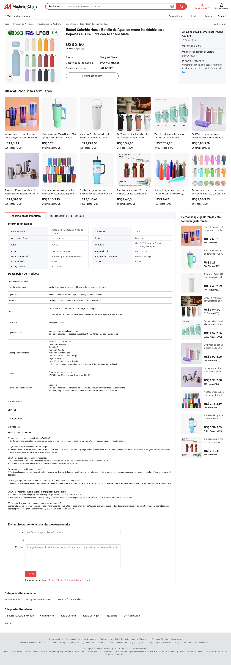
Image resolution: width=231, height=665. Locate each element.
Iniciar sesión (221, 8)
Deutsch (110, 642)
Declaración (71, 639)
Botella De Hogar (90, 615)
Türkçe (177, 642)
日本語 (150, 642)
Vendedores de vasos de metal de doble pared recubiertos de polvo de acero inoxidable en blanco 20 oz (214, 393)
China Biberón (47, 615)
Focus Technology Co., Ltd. (109, 648)
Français (75, 642)
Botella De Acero (132, 615)
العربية (132, 642)
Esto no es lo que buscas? (37, 580)
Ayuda (194, 16)
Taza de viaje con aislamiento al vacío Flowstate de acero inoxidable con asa (214, 323)
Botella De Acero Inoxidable (20, 615)
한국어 (141, 642)
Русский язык (88, 642)
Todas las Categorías (17, 16)
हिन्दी (158, 642)
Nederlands (122, 642)
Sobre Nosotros (56, 639)
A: (23, 539)
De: (21, 532)
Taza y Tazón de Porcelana (69, 599)
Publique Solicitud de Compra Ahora (71, 580)
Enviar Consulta (92, 76)
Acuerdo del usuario (87, 639)
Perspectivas (176, 639)
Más (184, 72)
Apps (207, 16)
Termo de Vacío (12, 599)
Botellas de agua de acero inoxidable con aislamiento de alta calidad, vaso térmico (214, 417)
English (42, 642)
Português (63, 642)
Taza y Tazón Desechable (38, 599)
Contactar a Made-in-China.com (134, 639)
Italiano (100, 642)
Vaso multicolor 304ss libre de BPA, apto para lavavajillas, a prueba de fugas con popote (214, 252)
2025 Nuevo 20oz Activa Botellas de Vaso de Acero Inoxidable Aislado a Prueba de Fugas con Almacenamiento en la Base (214, 299)
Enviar (31, 573)
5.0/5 (198, 46)
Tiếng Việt (187, 642)
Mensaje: (19, 547)
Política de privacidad (108, 639)
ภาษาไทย (167, 642)
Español (52, 642)
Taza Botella (111, 615)
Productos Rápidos (159, 639)
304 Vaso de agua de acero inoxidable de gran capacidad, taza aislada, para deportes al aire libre (214, 346)
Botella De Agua (68, 615)
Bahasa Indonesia (203, 642)
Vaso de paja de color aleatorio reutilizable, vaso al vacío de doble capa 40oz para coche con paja (213, 229)
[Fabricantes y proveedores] (20, 6)
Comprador (174, 16)
